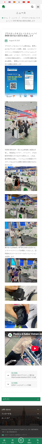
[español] (14, 2)
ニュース (14, 18)
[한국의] (19, 2)
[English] (10, 2)
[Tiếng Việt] (24, 2)
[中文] (28, 2)
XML (3, 432)
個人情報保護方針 (12, 432)
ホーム (6, 18)
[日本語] (5, 2)
